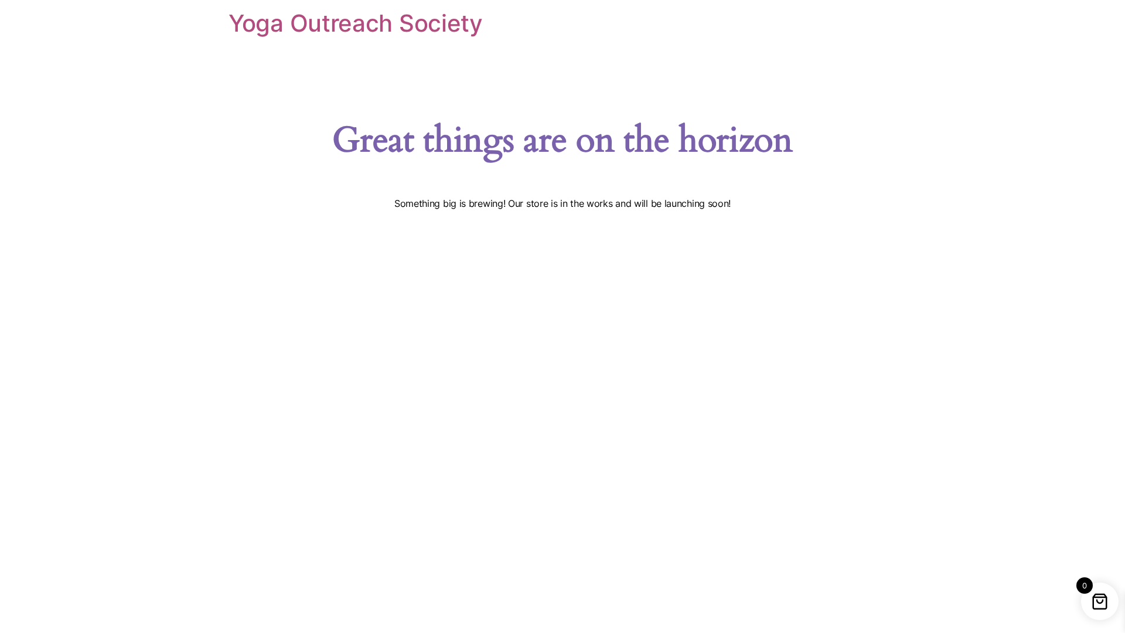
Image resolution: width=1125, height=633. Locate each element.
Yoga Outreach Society (356, 23)
